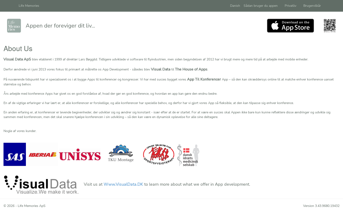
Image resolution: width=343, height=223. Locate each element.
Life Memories (29, 5)
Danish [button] (235, 5)
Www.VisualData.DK (123, 184)
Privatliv (290, 5)
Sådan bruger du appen (261, 5)
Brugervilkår (312, 5)
